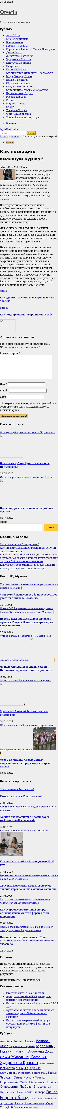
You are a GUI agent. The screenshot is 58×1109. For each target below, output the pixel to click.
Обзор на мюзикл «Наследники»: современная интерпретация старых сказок (25, 763)
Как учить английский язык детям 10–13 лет (28, 554)
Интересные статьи (18, 62)
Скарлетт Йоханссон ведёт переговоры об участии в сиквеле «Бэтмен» (28, 596)
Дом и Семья (14, 52)
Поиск (3, 522)
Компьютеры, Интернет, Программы (29, 73)
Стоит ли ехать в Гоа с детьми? (19, 544)
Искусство (12, 66)
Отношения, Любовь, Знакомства (27, 90)
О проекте (12, 123)
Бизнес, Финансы (17, 39)
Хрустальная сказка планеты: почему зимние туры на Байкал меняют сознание (29, 559)
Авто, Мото (13, 35)
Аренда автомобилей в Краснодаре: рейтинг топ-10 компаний (24, 818)
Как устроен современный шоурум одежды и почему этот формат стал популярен (28, 566)
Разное (10, 100)
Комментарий (10, 353)
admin (3, 167)
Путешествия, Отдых (19, 93)
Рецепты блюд (15, 103)
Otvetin (8, 12)
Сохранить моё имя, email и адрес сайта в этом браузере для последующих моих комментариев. (28, 406)
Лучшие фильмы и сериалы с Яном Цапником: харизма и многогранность (26, 668)
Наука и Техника (17, 79)
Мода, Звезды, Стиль (19, 76)
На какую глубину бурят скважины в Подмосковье (27, 432)
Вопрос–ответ (14, 42)
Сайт (3, 397)
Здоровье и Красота (18, 59)
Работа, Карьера (16, 96)
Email (4, 390)
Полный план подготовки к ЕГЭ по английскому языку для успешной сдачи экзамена (26, 928)
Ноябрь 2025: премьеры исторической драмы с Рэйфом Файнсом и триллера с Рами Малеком (26, 610)
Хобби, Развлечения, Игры (22, 117)
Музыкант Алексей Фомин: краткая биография (25, 680)
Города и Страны (17, 45)
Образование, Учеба (18, 83)
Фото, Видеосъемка (18, 113)
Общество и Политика (20, 86)
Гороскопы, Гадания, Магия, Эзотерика (31, 49)
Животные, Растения (19, 56)
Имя (3, 384)
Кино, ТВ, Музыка (17, 69)
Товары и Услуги (16, 110)
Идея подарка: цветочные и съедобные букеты (26, 477)
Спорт (10, 107)
